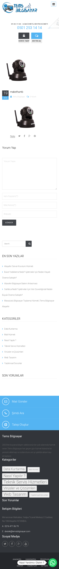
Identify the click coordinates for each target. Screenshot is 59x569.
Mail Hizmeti (9, 334)
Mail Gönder (19, 401)
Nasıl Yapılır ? (10, 340)
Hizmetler (32, 566)
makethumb (16, 91)
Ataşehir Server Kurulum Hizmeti (18, 266)
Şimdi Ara (18, 413)
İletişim (44, 566)
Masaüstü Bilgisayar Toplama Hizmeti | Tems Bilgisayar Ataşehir (28, 304)
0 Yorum (33, 97)
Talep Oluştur (20, 424)
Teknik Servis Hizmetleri (14, 346)
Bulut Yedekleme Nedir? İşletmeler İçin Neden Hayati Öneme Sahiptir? (26, 275)
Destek (20, 566)
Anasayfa (17, 559)
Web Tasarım (10, 357)
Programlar (46, 559)
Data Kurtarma (10, 329)
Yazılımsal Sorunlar (13, 363)
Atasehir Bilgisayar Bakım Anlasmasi (20, 283)
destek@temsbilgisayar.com (17, 531)
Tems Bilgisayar (19, 97)
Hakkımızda (30, 559)
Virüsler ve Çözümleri (13, 352)
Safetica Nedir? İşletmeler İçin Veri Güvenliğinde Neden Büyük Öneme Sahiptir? (27, 292)
